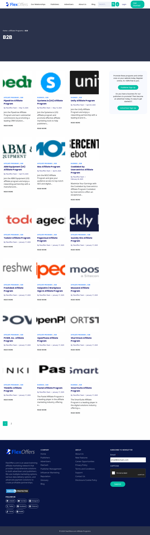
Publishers (45, 457)
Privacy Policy (81, 465)
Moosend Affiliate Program (80, 289)
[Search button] (113, 4)
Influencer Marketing (50, 472)
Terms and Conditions (85, 469)
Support (79, 472)
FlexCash (44, 465)
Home (5, 31)
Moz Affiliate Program (48, 166)
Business (40, 97)
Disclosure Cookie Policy (86, 480)
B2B (22, 97)
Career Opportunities (84, 461)
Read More (8, 125)
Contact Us (80, 476)
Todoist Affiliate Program (17, 238)
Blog (93, 4)
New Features (81, 457)
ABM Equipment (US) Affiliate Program (14, 168)
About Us (79, 454)
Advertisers (46, 461)
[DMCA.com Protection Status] (23, 491)
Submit (117, 484)
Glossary (44, 480)
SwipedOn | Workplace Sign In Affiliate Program (50, 289)
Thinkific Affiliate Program (13, 389)
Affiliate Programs (16, 31)
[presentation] (17, 82)
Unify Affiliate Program (83, 100)
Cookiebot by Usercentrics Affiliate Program (82, 169)
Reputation (45, 476)
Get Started (136, 4)
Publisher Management (51, 469)
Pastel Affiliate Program (49, 388)
